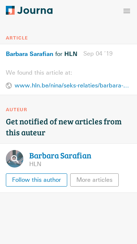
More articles (94, 179)
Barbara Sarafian (29, 53)
